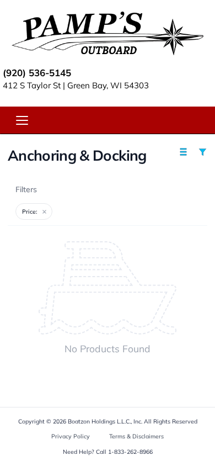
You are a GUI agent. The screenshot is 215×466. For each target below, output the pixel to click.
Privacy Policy (70, 436)
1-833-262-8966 (130, 452)
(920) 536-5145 (37, 72)
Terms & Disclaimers (136, 436)
